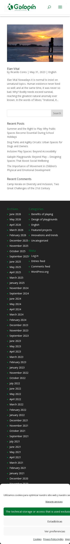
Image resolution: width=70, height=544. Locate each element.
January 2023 (17, 367)
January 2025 (17, 282)
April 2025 (15, 272)
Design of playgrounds (44, 219)
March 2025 (16, 277)
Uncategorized (39, 240)
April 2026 (15, 224)
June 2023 (15, 341)
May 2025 (15, 267)
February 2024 (18, 320)
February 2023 (18, 362)
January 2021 (17, 473)
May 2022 (15, 394)
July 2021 (15, 441)
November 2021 (19, 425)
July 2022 (15, 383)
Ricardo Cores (18, 72)
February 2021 (18, 468)
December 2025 (19, 240)
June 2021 (15, 447)
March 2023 (16, 357)
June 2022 (15, 388)
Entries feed (38, 261)
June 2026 (15, 214)
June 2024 (15, 298)
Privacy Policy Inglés (53, 539)
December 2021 (19, 420)
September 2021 (19, 436)
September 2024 (19, 293)
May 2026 (15, 219)
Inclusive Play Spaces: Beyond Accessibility (31, 151)
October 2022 (17, 378)
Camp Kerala (14, 184)
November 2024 (19, 288)
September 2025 (19, 256)
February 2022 (18, 409)
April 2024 (15, 309)
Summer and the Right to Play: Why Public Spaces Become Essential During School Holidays (31, 132)
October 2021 (17, 431)
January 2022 (17, 415)
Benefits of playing (42, 214)
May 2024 (15, 304)
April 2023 (15, 351)
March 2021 (16, 462)
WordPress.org (39, 271)
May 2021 (15, 452)
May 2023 (15, 346)
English (52, 72)
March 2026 (16, 230)
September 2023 (19, 335)
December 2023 (19, 325)
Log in (34, 256)
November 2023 (19, 330)
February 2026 (18, 235)
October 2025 (17, 251)
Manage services (54, 501)
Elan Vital (13, 69)
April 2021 (15, 457)
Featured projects (41, 230)
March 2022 (16, 404)
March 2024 (16, 314)
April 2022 (15, 399)
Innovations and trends (44, 235)
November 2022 (19, 372)
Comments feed (40, 266)
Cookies (37, 539)
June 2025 (15, 261)
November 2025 (19, 245)
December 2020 (19, 478)
